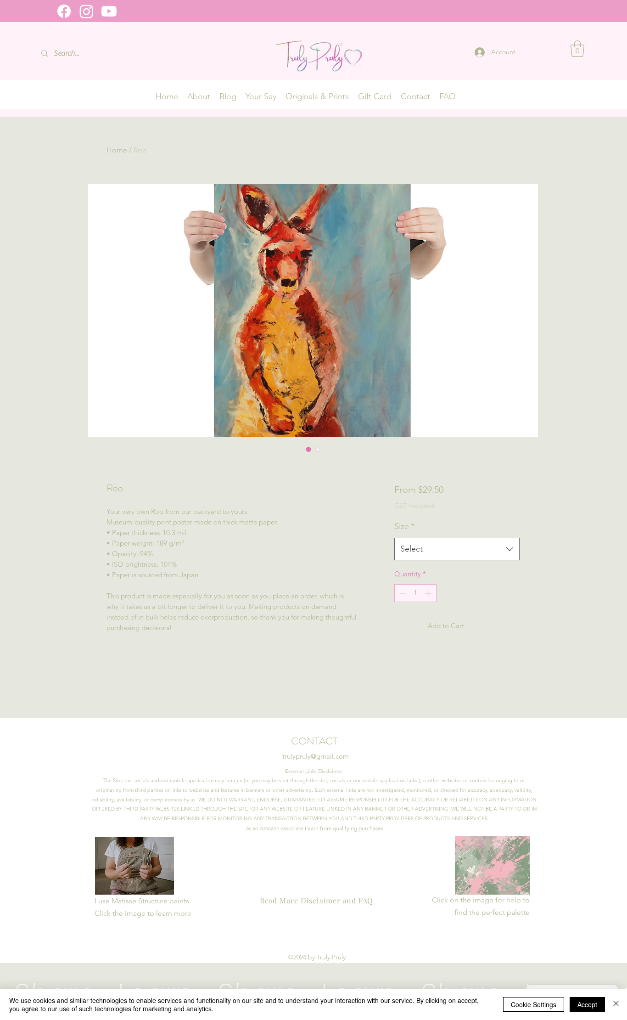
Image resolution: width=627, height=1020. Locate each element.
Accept (587, 1004)
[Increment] (429, 593)
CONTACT (315, 741)
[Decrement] (402, 593)
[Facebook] (64, 11)
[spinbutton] (415, 593)
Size (404, 526)
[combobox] (457, 549)
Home (116, 150)
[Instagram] (86, 11)
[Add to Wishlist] (510, 626)
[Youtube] (109, 11)
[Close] (615, 1004)
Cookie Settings (533, 1004)
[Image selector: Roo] (308, 449)
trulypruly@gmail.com (315, 756)
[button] (577, 48)
